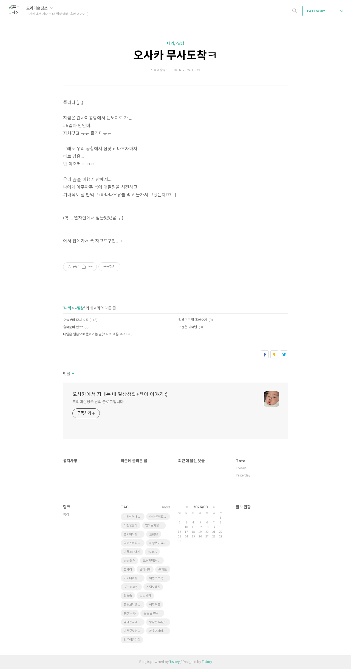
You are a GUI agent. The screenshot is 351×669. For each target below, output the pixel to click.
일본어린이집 (132, 640)
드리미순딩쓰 (37, 8)
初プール (130, 613)
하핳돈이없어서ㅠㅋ (159, 543)
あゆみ (152, 552)
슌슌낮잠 (145, 596)
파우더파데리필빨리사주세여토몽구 (159, 631)
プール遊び (131, 587)
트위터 (284, 354)
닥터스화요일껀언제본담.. (134, 543)
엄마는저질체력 (154, 525)
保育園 (162, 569)
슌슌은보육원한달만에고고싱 (153, 613)
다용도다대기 (132, 552)
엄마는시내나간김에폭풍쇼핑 (134, 622)
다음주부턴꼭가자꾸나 (134, 631)
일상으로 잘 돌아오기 (192, 320)
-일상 (79, 308)
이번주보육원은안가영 (159, 578)
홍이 (66, 515)
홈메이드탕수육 (133, 534)
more (166, 507)
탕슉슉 (128, 596)
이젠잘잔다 (130, 525)
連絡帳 (153, 534)
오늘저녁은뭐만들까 (153, 560)
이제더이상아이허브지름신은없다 (134, 578)
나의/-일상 (175, 43)
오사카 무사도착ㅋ (175, 55)
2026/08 (200, 507)
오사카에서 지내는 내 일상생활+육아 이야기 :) (120, 394)
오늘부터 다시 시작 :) (77, 320)
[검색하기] (294, 11)
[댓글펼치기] (72, 374)
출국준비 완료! (73, 327)
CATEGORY (316, 11)
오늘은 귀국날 (187, 327)
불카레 (128, 569)
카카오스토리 (274, 354)
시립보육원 (153, 587)
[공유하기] (83, 267)
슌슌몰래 (129, 560)
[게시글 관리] (90, 267)
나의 (67, 308)
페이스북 (265, 354)
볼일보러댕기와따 (134, 604)
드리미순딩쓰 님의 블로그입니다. (98, 402)
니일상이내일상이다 (134, 517)
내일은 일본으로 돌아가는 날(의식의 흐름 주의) (95, 334)
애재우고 (154, 604)
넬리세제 (145, 569)
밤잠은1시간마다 (159, 622)
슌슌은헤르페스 (159, 517)
